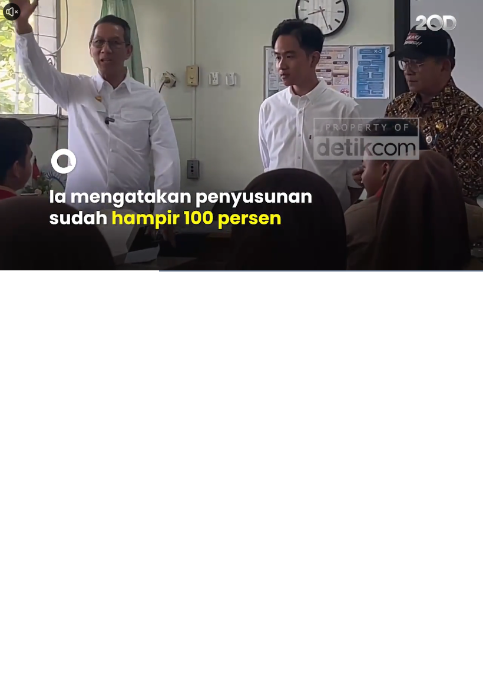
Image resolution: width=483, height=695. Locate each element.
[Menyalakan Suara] (12, 12)
